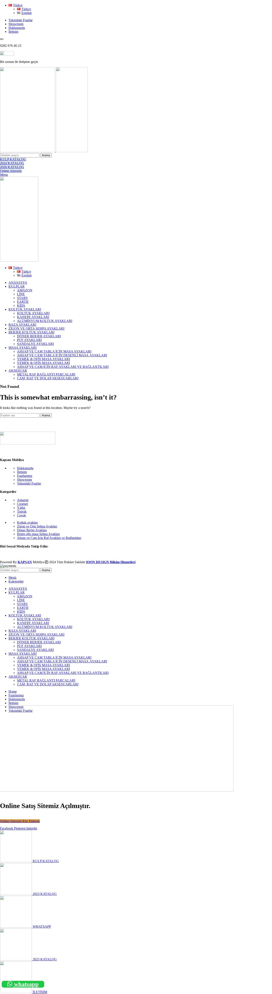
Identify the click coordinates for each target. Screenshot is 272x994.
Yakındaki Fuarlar (29, 483)
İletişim (22, 472)
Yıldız (21, 507)
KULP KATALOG (13, 159)
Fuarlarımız (24, 476)
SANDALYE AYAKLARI (35, 344)
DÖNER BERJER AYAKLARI (39, 336)
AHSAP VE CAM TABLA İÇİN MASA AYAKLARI (54, 351)
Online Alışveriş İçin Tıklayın (20, 821)
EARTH (22, 301)
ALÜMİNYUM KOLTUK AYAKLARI (44, 321)
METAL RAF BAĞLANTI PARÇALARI (46, 374)
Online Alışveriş (11, 171)
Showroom (24, 479)
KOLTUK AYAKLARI (33, 313)
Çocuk (21, 515)
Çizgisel (22, 504)
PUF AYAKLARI (29, 340)
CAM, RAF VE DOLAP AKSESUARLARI (47, 378)
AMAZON (24, 290)
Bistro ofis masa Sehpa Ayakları (38, 534)
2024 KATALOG (12, 163)
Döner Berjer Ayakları (32, 530)
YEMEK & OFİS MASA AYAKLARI (43, 359)
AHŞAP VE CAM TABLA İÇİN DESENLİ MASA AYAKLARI (62, 355)
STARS (22, 298)
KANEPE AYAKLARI (33, 317)
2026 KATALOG (12, 167)
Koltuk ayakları (27, 522)
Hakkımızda (25, 468)
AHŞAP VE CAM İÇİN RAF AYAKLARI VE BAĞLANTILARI (63, 367)
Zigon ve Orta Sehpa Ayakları (37, 526)
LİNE (21, 294)
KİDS (21, 305)
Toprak (22, 511)
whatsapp (26, 984)
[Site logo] (28, 151)
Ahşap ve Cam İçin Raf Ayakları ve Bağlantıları (49, 538)
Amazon (22, 500)
